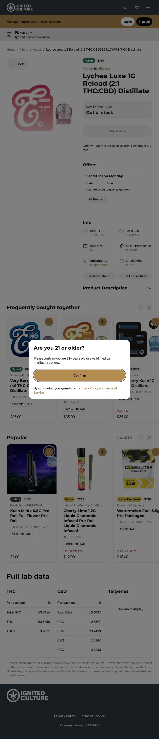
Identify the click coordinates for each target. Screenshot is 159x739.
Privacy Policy (88, 388)
